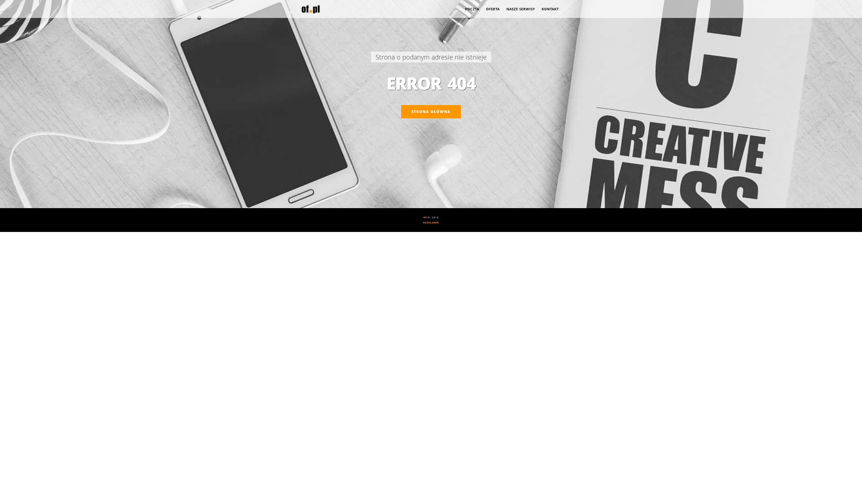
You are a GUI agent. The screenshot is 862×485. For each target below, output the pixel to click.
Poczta (472, 9)
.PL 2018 (431, 217)
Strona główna (431, 111)
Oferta (493, 9)
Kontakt (550, 9)
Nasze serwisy (520, 9)
